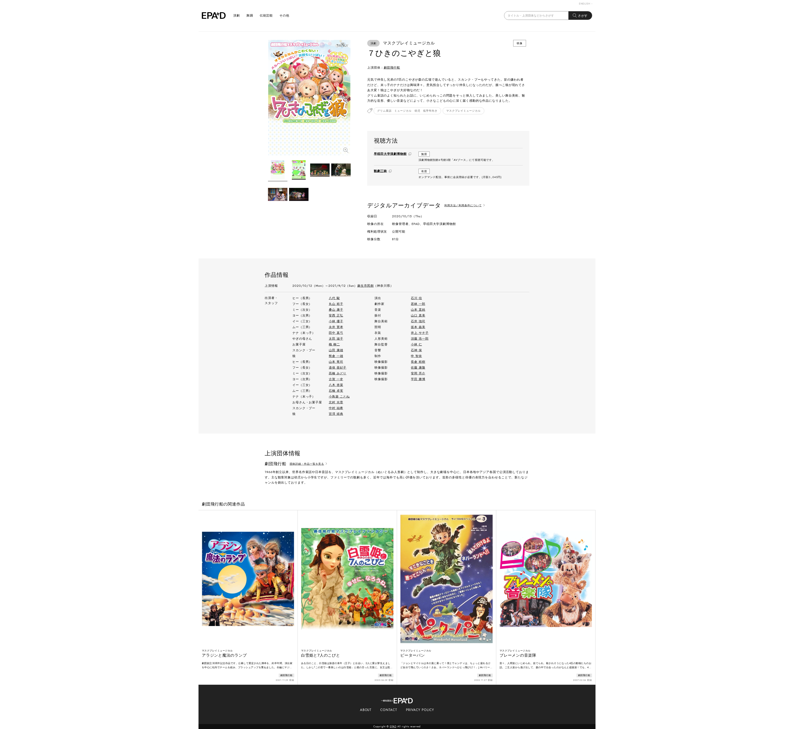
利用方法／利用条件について (463, 205)
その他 (284, 15)
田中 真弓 (336, 333)
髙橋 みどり (337, 373)
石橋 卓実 (336, 390)
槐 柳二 (334, 344)
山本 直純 (418, 309)
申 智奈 (416, 356)
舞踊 (249, 15)
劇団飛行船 (392, 67)
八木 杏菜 (336, 385)
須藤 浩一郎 (419, 338)
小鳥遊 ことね (339, 396)
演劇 (236, 15)
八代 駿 (334, 298)
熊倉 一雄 (336, 356)
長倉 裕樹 (418, 362)
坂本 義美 (418, 327)
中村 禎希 (336, 408)
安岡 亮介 (418, 373)
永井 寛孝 (336, 327)
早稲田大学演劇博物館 (390, 154)
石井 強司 (418, 321)
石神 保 (416, 350)
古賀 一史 (336, 379)
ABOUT (366, 709)
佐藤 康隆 (418, 367)
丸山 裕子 (336, 304)
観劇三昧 (380, 171)
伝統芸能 (266, 15)
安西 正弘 (336, 315)
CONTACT (388, 709)
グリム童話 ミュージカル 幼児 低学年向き (407, 111)
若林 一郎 (418, 304)
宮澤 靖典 (336, 414)
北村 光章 (336, 402)
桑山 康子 (336, 309)
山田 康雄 (336, 350)
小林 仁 (416, 344)
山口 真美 (418, 315)
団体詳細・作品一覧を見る (307, 464)
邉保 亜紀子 (337, 367)
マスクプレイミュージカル (463, 111)
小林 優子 (336, 321)
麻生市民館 (365, 285)
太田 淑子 (336, 338)
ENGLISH (584, 3)
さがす (583, 15)
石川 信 (416, 298)
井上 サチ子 (419, 333)
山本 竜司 (336, 362)
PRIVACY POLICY (420, 709)
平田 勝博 (418, 379)
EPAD (393, 726)
